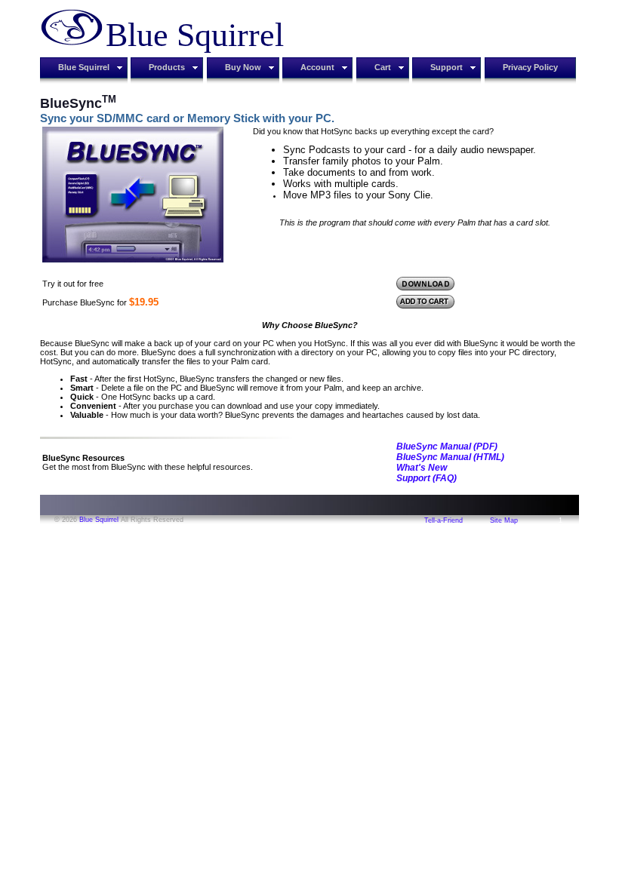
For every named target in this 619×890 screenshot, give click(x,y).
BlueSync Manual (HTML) (450, 457)
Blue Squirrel (99, 519)
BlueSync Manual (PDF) (446, 446)
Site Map (504, 520)
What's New (421, 467)
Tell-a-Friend (443, 520)
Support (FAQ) (426, 478)
